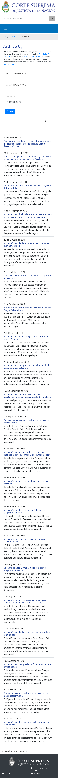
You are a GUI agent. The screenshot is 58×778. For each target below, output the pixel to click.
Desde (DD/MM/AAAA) (16, 73)
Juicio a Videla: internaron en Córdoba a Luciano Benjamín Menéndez (27, 309)
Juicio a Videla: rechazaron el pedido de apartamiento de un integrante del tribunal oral (27, 395)
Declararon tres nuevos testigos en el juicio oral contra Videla (28, 421)
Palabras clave (11, 96)
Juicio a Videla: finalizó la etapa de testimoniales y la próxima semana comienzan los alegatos (28, 215)
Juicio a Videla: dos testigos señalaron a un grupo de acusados (25, 511)
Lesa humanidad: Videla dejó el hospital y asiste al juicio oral (28, 276)
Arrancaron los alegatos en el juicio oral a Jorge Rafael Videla (27, 186)
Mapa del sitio (38, 774)
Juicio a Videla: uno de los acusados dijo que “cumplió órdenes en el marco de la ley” (25, 601)
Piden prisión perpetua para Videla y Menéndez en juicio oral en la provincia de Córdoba (27, 157)
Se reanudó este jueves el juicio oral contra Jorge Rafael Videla (25, 569)
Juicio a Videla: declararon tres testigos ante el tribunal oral (27, 633)
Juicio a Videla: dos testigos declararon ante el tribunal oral (27, 723)
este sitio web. (9, 64)
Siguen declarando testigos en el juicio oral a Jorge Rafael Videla (26, 694)
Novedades (14, 36)
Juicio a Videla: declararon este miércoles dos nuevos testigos (26, 244)
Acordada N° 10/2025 (32, 56)
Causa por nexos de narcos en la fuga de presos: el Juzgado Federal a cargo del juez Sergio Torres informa (28, 144)
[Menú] (5, 29)
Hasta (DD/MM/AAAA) (16, 85)
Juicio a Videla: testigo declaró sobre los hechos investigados (27, 665)
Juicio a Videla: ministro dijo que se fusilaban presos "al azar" (26, 337)
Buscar (10, 111)
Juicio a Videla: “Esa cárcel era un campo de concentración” (25, 540)
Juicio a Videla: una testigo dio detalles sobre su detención (27, 482)
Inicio (4, 36)
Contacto (7, 774)
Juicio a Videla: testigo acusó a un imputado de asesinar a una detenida (27, 366)
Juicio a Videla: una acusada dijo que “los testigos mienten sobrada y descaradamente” (27, 453)
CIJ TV (46, 120)
